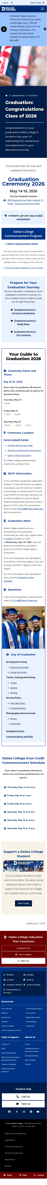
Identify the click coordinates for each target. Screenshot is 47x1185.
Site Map (7, 1166)
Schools (28, 1064)
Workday (10, 975)
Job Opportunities (31, 1056)
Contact (40, 1175)
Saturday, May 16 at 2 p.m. (21, 820)
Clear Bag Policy (17, 703)
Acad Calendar (14, 985)
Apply (9, 1175)
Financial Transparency (14, 1146)
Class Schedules (8, 1026)
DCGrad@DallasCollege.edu (30, 508)
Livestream (15, 723)
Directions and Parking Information (24, 450)
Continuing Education (34, 1008)
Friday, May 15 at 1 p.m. (19, 795)
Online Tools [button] (36, 2)
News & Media (30, 1060)
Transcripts (30, 1026)
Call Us (25, 1096)
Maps (24, 1175)
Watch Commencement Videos (22, 243)
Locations (33, 985)
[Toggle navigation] (42, 8)
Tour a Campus (25, 954)
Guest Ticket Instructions (19, 455)
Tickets (13, 682)
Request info (24, 948)
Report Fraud (10, 1159)
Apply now (25, 961)
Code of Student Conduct (11, 1030)
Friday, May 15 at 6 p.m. (19, 804)
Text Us (25, 1104)
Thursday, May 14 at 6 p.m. (21, 787)
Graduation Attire (15, 731)
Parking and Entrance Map (27, 203)
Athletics (5, 1013)
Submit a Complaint (9, 1064)
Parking (14, 692)
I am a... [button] (6, 2)
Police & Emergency (9, 1053)
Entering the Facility (19, 667)
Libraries (30, 980)
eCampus (30, 975)
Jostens (9, 538)
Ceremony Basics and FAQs (19, 736)
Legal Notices (10, 1140)
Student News (31, 1021)
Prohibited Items (18, 708)
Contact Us (6, 1044)
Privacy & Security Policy (14, 1153)
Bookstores (6, 1017)
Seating (13, 687)
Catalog (4, 1021)
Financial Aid (30, 1013)
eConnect (10, 980)
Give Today (23, 903)
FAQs (3, 1048)
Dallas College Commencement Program (23, 233)
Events (27, 1044)
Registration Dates (33, 1017)
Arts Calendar (7, 1008)
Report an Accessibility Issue (15, 1133)
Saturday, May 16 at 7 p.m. (21, 828)
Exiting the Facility (18, 672)
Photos (13, 718)
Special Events (18, 95)
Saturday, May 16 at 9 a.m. (21, 812)
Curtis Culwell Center (16, 440)
